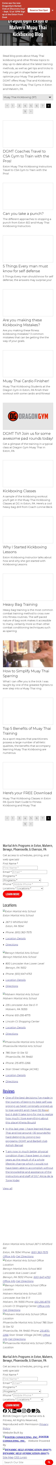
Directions (12, 944)
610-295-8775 (42, 1301)
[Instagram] (24, 1412)
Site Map (8, 1457)
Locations (9, 888)
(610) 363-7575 (39, 1252)
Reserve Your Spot (39, 10)
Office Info (9, 1256)
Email (7, 872)
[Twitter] (10, 1412)
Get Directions (25, 1256)
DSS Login (20, 1457)
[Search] (49, 1462)
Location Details (16, 938)
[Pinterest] (29, 1412)
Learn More (12, 894)
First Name (10, 863)
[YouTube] (19, 1412)
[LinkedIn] (14, 1412)
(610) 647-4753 (41, 1277)
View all (7, 1188)
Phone (8, 884)
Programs (10, 876)
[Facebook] (5, 1412)
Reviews (9, 1091)
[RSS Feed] (38, 1412)
